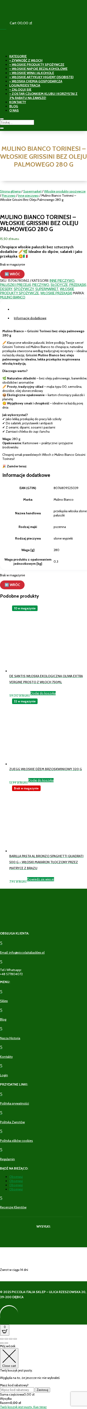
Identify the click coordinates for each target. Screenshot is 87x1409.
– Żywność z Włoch (25, 60)
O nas (14, 110)
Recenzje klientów (13, 1207)
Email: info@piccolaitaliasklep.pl (22, 952)
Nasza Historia (10, 1038)
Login (4, 1075)
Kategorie (18, 56)
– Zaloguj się (20, 89)
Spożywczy (24, 289)
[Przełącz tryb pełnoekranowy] (6, 1339)
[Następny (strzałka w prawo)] (6, 1343)
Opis (17, 309)
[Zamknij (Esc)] (15, 1339)
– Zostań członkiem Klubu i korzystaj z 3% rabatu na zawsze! (43, 96)
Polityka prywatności (14, 1103)
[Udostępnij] (11, 1339)
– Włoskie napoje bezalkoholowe (38, 69)
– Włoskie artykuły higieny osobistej (41, 77)
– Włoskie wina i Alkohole (31, 73)
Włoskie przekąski (56, 293)
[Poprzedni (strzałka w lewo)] (2, 1343)
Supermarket (32, 191)
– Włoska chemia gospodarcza (35, 81)
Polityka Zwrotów (12, 1122)
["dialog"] (43, 1376)
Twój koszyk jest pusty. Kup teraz (23, 1407)
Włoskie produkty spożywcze (65, 191)
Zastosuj (42, 1390)
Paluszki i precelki (15, 285)
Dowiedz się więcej (40, 879)
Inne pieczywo (28, 195)
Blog (13, 106)
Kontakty (17, 102)
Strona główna (10, 191)
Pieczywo (9, 195)
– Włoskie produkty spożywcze (36, 64)
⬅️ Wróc (12, 274)
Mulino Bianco (12, 297)
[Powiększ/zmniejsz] (2, 1339)
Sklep (4, 1001)
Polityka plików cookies (16, 1141)
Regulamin (7, 1159)
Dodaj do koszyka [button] (43, 693)
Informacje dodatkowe (30, 318)
